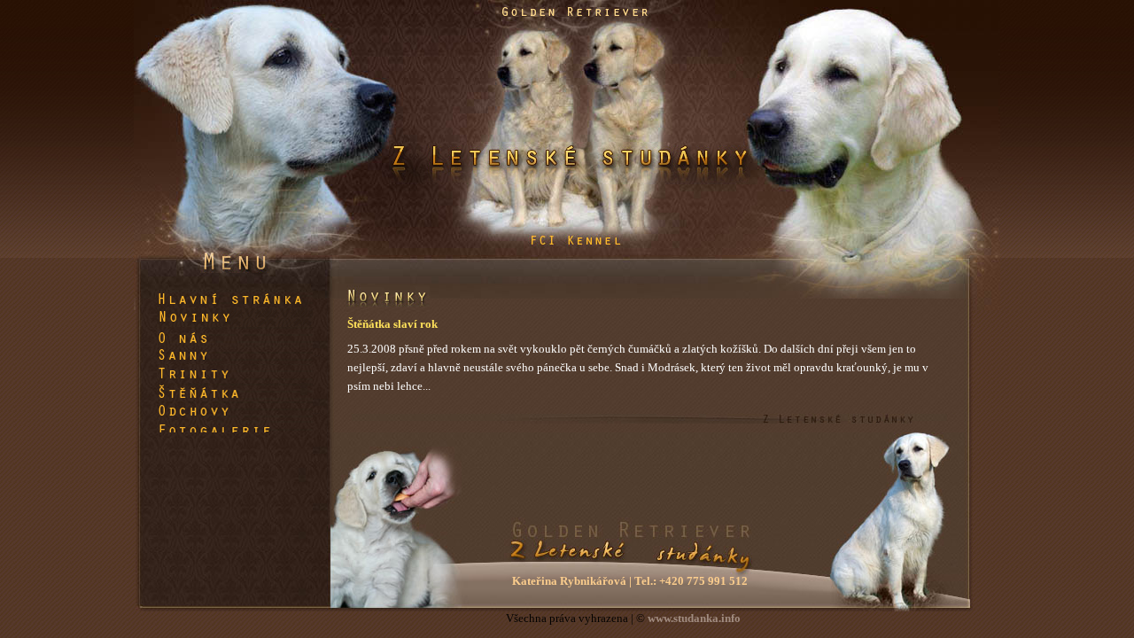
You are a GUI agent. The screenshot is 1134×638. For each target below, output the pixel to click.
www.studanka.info (694, 618)
